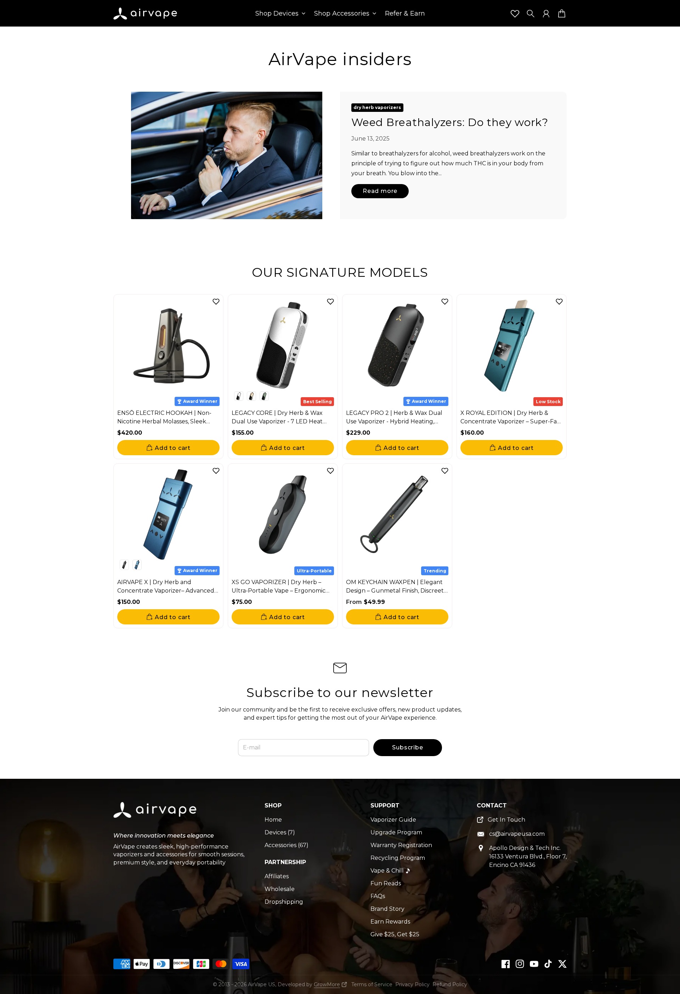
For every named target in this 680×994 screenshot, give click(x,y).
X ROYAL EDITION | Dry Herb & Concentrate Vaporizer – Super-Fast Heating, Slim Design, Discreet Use (511, 421)
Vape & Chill (387, 870)
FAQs (377, 896)
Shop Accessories (341, 13)
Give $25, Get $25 (394, 934)
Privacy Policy (412, 984)
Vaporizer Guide (393, 819)
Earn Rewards (390, 921)
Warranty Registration (401, 845)
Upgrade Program (396, 832)
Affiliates (277, 876)
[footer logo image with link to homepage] (155, 815)
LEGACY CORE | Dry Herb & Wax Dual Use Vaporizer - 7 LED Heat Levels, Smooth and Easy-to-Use (277, 421)
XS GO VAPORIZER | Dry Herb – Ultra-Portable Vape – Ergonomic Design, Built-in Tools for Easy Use (279, 590)
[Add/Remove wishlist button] (216, 301)
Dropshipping (284, 901)
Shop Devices (277, 13)
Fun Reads (385, 883)
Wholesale (280, 889)
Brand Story (387, 909)
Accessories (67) (286, 845)
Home (273, 819)
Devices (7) (280, 832)
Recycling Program (397, 858)
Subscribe (407, 747)
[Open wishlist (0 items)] (515, 13)
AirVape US (261, 984)
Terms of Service (371, 984)
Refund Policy (449, 984)
